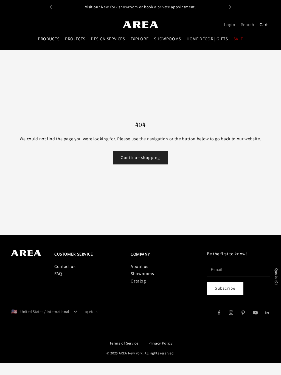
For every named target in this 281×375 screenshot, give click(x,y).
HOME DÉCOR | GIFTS (207, 39)
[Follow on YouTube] (255, 312)
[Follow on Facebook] (219, 312)
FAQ (58, 273)
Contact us (64, 266)
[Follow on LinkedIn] (267, 312)
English (88, 312)
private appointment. (177, 6)
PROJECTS (75, 39)
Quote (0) (276, 276)
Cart (264, 24)
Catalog (138, 281)
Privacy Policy (160, 343)
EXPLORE (139, 39)
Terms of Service (123, 343)
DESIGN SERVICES (108, 39)
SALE (238, 39)
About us (139, 266)
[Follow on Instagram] (231, 312)
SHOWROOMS (167, 39)
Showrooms (142, 273)
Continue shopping (140, 157)
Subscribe (225, 288)
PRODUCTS (49, 39)
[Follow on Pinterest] (243, 312)
